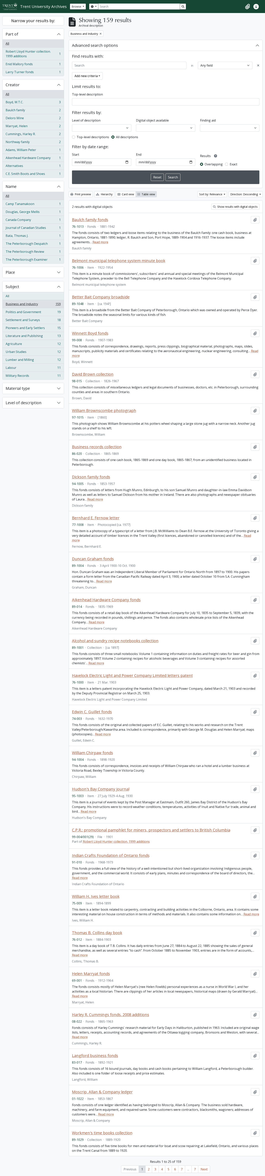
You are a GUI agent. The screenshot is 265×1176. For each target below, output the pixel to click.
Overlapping (214, 164)
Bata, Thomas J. (33, 237)
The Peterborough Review (33, 252)
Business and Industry (33, 305)
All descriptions (127, 137)
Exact (233, 164)
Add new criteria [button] (86, 76)
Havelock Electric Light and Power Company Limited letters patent (132, 675)
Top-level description (87, 94)
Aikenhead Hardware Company (33, 159)
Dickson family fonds (91, 477)
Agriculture (33, 345)
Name (11, 186)
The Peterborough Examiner (33, 260)
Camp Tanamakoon (33, 205)
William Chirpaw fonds (92, 752)
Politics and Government (33, 313)
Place (10, 272)
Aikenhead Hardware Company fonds (106, 600)
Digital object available (152, 120)
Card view (127, 194)
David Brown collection (92, 374)
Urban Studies (33, 353)
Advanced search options (95, 45)
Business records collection (97, 447)
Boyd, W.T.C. (33, 103)
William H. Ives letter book (96, 896)
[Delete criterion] (258, 65)
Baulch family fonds (90, 219)
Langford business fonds (95, 1055)
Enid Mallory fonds (33, 65)
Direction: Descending (244, 194)
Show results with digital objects (237, 206)
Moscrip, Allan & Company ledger (102, 1092)
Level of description (24, 402)
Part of (12, 34)
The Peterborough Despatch (33, 244)
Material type (18, 388)
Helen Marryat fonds (91, 973)
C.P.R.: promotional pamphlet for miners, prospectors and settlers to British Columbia (151, 830)
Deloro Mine (33, 119)
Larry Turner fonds (33, 73)
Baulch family (33, 111)
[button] (247, 6)
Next (204, 1169)
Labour (33, 369)
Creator (13, 84)
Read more (100, 242)
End (138, 154)
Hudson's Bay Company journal (100, 789)
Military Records (33, 376)
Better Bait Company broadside (101, 297)
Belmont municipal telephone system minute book (118, 260)
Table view (148, 194)
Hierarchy (106, 194)
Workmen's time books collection (102, 1133)
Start (75, 154)
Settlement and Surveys (33, 321)
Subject (12, 286)
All (7, 43)
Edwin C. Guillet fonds (92, 712)
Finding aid (208, 120)
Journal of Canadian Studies (33, 229)
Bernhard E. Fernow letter (96, 518)
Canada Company (33, 221)
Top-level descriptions (93, 137)
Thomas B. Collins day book (97, 932)
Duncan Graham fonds (93, 559)
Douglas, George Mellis (33, 213)
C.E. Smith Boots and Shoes (33, 175)
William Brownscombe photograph (104, 410)
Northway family (33, 143)
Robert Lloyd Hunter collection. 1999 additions (33, 53)
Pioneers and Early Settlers (33, 329)
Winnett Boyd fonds (90, 333)
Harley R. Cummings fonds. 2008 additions (110, 1014)
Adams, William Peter (33, 151)
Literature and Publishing (33, 337)
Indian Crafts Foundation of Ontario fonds (111, 855)
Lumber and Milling (33, 361)
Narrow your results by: (33, 20)
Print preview (82, 194)
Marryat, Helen (33, 127)
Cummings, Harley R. (33, 135)
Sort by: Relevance (211, 194)
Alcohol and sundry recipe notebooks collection (115, 640)
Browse (77, 6)
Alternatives (33, 167)
